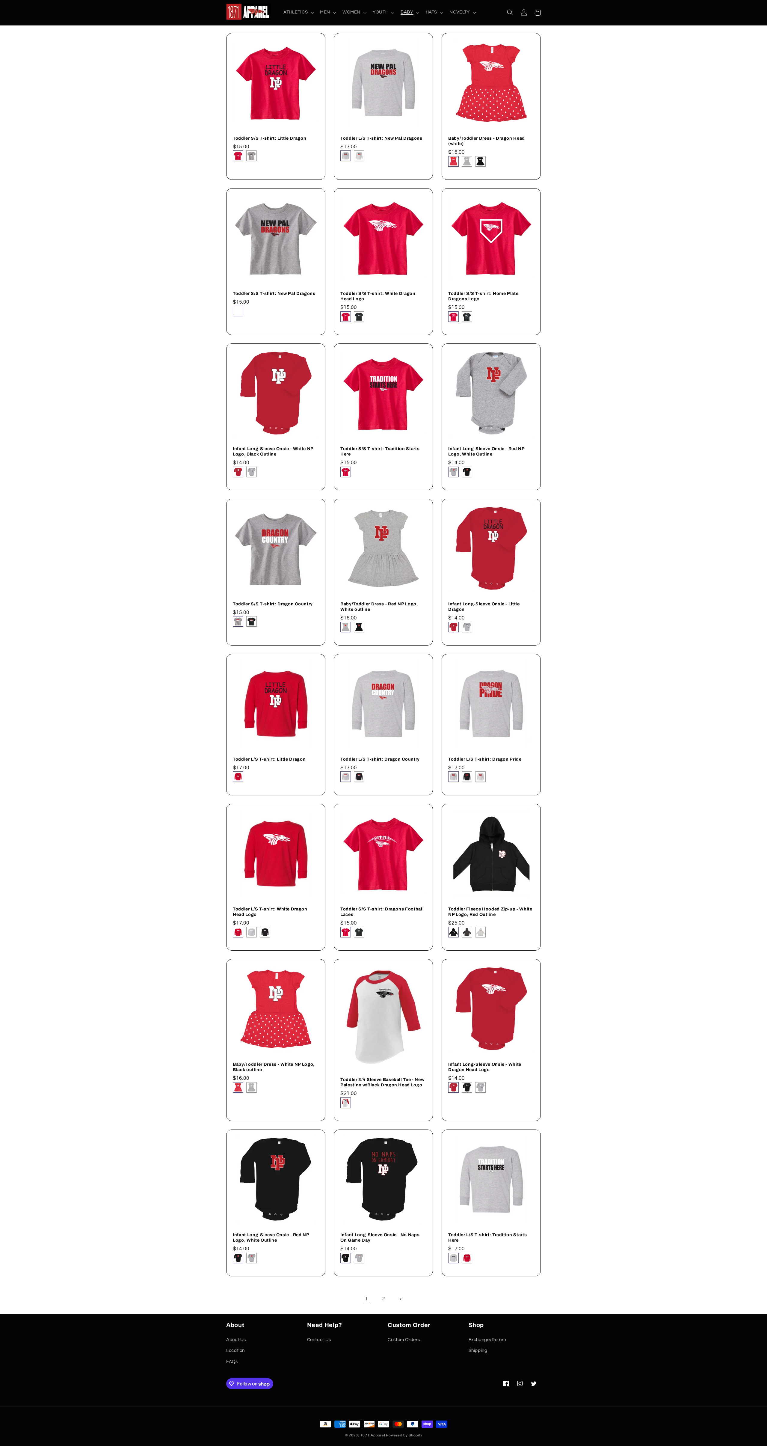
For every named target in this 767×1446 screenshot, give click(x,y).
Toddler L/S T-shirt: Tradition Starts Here (487, 1237)
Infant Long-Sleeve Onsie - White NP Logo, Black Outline (273, 451)
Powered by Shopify (404, 1435)
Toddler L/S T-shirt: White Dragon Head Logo (270, 911)
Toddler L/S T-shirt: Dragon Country (380, 759)
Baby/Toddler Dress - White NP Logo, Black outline (274, 1067)
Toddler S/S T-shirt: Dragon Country (273, 603)
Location (235, 1350)
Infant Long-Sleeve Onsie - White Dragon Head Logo (484, 1067)
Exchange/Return (487, 1340)
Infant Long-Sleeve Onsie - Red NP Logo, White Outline (486, 451)
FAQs (232, 1361)
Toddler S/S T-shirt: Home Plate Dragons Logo (483, 296)
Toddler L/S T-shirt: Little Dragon (269, 759)
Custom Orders (404, 1340)
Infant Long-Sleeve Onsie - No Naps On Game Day (379, 1237)
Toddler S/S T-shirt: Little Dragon (269, 137)
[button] (298, 12)
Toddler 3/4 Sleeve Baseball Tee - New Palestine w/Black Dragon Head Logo (382, 1082)
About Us (236, 1340)
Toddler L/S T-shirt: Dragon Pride (485, 759)
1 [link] (366, 1299)
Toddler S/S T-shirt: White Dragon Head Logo (378, 296)
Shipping (478, 1350)
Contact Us (319, 1340)
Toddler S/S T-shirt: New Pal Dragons (274, 293)
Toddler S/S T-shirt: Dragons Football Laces (382, 911)
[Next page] (400, 1299)
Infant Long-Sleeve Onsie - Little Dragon (484, 606)
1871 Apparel (372, 1435)
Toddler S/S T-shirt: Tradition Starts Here (379, 451)
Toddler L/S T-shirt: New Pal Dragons (381, 137)
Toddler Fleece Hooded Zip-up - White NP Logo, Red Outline (490, 911)
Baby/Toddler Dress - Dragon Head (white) (486, 140)
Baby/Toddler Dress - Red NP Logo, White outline (379, 606)
